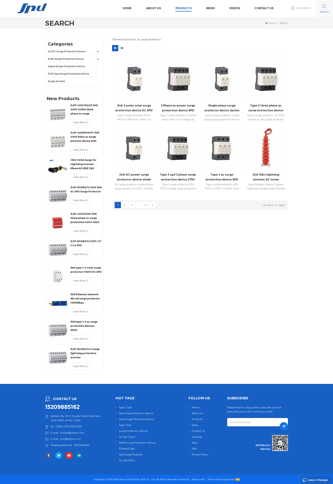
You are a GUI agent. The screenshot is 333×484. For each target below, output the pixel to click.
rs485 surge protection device (137, 442)
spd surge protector (131, 454)
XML (194, 448)
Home (127, 8)
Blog (194, 442)
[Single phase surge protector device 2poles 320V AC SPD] (222, 78)
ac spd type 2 (127, 436)
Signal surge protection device (66, 66)
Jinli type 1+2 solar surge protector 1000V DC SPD (86, 269)
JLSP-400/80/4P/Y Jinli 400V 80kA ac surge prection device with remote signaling (84, 137)
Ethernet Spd (126, 448)
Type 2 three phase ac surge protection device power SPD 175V (265, 108)
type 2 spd (125, 407)
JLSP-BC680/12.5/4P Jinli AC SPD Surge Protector (86, 189)
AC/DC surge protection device (67, 51)
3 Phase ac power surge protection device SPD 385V (178, 108)
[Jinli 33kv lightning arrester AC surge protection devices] (266, 148)
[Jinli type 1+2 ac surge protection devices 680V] (58, 331)
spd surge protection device (136, 413)
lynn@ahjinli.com (70, 439)
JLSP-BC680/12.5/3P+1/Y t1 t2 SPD (85, 243)
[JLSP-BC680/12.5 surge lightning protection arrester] (58, 358)
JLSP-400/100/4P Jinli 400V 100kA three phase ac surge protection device (84, 110)
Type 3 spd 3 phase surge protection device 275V (178, 177)
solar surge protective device (136, 419)
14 (146, 205)
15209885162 (62, 407)
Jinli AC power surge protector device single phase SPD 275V (134, 177)
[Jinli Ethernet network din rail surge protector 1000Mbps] (58, 303)
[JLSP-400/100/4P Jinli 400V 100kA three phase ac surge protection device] (58, 114)
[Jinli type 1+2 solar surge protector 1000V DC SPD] (58, 277)
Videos (234, 8)
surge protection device (133, 431)
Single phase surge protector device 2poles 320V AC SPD (222, 108)
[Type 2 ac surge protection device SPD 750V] (222, 148)
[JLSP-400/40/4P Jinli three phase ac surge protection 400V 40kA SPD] (58, 223)
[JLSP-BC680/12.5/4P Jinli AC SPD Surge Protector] (58, 196)
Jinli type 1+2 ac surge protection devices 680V (84, 326)
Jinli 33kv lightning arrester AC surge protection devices (266, 177)
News (210, 8)
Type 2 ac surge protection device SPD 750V (222, 177)
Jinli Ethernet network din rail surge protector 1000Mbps (85, 298)
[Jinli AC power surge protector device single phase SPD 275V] (134, 148)
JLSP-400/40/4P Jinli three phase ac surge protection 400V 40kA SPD (84, 218)
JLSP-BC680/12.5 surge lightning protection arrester (85, 353)
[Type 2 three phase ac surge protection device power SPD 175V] (266, 78)
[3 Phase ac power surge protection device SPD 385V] (178, 78)
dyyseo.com (198, 479)
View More (79, 122)
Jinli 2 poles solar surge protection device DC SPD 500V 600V (134, 108)
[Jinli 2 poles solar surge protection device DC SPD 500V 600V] (134, 78)
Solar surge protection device (66, 58)
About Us (153, 8)
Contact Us (264, 8)
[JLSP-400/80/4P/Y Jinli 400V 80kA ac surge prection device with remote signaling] (58, 142)
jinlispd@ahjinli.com (72, 432)
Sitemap (197, 436)
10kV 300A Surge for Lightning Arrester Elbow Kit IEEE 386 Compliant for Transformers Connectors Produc (83, 164)
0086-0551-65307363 (69, 426)
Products (184, 8)
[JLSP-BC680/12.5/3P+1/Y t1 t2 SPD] (58, 250)
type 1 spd (125, 425)
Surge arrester (56, 81)
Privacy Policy (200, 454)
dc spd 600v (127, 460)
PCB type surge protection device (68, 73)
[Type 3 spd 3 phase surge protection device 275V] (178, 148)
